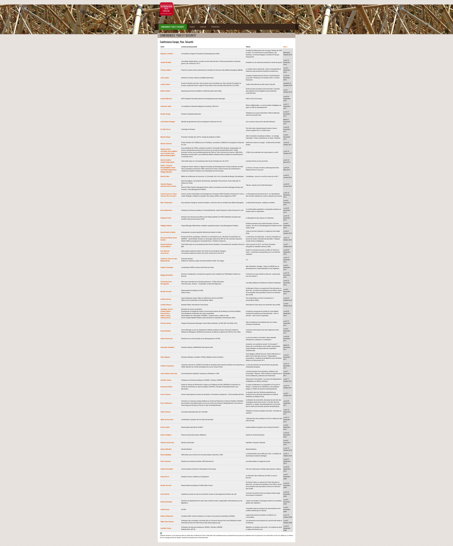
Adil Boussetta (165, 318)
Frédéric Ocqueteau (167, 366)
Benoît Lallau (165, 176)
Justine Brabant (166, 62)
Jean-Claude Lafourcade (169, 373)
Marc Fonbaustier (166, 202)
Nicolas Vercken (166, 291)
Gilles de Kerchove (167, 419)
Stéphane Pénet (166, 218)
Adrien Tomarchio (166, 338)
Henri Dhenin (165, 494)
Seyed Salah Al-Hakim (168, 232)
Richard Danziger (166, 502)
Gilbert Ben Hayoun (167, 522)
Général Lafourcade (167, 442)
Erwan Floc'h (165, 477)
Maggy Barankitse (167, 275)
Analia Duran (165, 509)
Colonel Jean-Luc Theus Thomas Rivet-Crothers (169, 195)
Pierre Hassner (166, 461)
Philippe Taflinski (166, 225)
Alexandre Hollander (167, 347)
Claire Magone (165, 357)
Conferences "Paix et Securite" (172, 27)
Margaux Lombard (167, 54)
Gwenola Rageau (166, 184)
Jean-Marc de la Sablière (169, 151)
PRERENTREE (215, 27)
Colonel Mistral (166, 246)
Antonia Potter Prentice (168, 186)
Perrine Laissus (166, 323)
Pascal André (165, 427)
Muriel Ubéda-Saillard (168, 155)
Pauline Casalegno (167, 267)
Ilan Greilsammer (166, 210)
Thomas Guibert (166, 70)
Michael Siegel (165, 137)
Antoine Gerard (166, 299)
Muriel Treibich (165, 91)
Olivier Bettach (166, 412)
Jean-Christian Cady (167, 153)
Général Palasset (166, 244)
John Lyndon (165, 78)
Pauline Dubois (166, 311)
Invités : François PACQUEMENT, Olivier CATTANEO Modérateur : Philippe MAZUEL (169, 168)
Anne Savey (165, 253)
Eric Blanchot (165, 251)
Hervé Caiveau (166, 394)
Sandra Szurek (165, 149)
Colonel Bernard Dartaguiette (166, 283)
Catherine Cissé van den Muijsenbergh (169, 260)
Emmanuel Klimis (166, 387)
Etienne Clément (166, 143)
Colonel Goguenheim (167, 162)
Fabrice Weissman (167, 516)
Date (285, 47)
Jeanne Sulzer (165, 84)
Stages (192, 27)
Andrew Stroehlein (167, 469)
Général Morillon (166, 449)
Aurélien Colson (166, 380)
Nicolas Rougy (165, 114)
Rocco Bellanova (166, 403)
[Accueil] (166, 9)
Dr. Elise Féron (165, 129)
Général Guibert (166, 160)
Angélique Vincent (167, 309)
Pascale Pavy (165, 313)
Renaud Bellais (166, 331)
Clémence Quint (166, 106)
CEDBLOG (203, 27)
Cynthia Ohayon (166, 305)
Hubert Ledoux (165, 315)
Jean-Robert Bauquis (168, 122)
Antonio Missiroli (166, 98)
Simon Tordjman (166, 435)
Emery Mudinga (166, 455)
